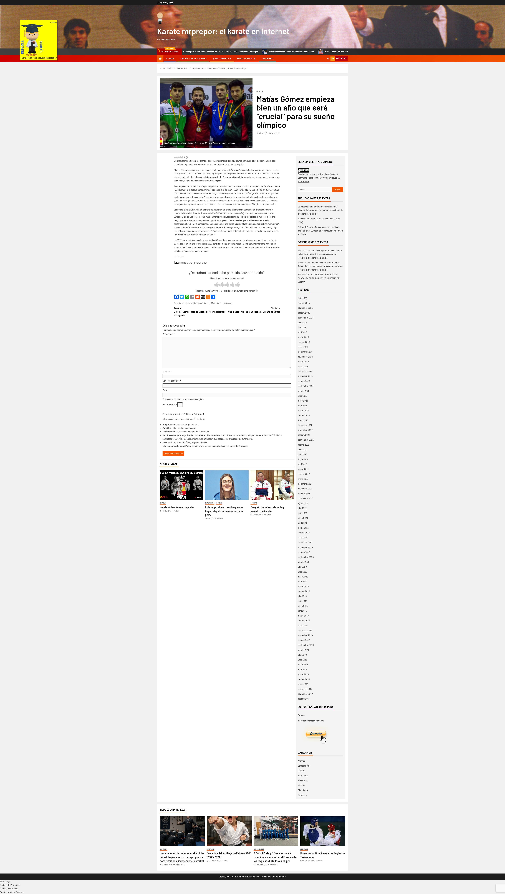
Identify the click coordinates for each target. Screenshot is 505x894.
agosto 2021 (303, 503)
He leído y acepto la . (184, 414)
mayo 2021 (303, 518)
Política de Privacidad (194, 414)
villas (300, 274)
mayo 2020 (303, 577)
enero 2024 (303, 366)
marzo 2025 (303, 337)
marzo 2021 (303, 528)
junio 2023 (302, 396)
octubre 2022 (304, 435)
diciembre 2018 (305, 630)
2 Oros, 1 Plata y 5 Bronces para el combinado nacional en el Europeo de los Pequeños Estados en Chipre (320, 231)
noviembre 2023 (305, 376)
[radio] (216, 284)
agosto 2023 (303, 391)
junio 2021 (302, 513)
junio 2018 (302, 660)
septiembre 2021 (306, 498)
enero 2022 (303, 479)
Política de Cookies (9, 888)
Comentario (169, 334)
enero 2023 (303, 420)
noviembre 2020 (305, 547)
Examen (170, 59)
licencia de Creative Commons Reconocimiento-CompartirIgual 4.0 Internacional (319, 178)
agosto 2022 (303, 445)
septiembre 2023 (306, 386)
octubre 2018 (304, 640)
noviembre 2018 (305, 635)
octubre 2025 (304, 313)
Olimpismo (303, 790)
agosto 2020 (303, 562)
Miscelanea (303, 780)
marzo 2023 (303, 410)
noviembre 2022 (305, 430)
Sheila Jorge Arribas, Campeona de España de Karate (254, 310)
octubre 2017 (304, 699)
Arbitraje (301, 761)
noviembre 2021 (305, 488)
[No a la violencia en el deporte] (181, 485)
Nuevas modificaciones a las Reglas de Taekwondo (216, 52)
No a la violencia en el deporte (177, 507)
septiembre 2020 (306, 557)
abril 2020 (302, 581)
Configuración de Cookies (12, 892)
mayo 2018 (303, 664)
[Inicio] (160, 59)
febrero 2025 (304, 342)
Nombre (167, 371)
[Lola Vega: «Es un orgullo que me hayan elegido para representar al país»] (227, 485)
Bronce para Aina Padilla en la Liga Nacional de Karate (273, 52)
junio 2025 (302, 327)
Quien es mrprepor (222, 59)
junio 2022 (302, 454)
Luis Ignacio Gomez (201, 303)
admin (261, 133)
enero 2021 (303, 537)
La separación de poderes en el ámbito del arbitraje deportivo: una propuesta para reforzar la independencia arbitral (320, 210)
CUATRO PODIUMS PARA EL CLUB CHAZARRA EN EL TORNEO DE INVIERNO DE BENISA (318, 278)
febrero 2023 (304, 415)
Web (165, 390)
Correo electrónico (172, 381)
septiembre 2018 (306, 645)
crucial (189, 303)
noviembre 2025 (305, 308)
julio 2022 (302, 449)
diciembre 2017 (305, 689)
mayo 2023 (303, 401)
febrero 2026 (304, 303)
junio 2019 (302, 601)
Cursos (301, 770)
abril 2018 (302, 669)
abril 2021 (302, 523)
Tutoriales (302, 795)
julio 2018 (302, 655)
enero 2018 (303, 684)
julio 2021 (302, 508)
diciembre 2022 (305, 425)
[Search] (328, 58)
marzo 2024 (303, 361)
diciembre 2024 (305, 352)
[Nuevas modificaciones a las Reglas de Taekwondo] (322, 831)
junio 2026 (302, 298)
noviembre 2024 (305, 357)
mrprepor (227, 303)
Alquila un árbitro (246, 59)
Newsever (267, 876)
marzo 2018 (303, 674)
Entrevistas (209, 503)
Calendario (267, 59)
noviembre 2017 (305, 694)
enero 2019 (303, 625)
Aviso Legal (5, 881)
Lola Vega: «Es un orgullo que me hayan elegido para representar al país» (224, 511)
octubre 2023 (304, 381)
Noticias (259, 91)
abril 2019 (302, 611)
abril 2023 (302, 405)
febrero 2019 (304, 620)
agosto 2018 (303, 650)
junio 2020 (302, 572)
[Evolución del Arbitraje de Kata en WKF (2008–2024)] (229, 831)
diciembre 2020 (305, 542)
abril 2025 (302, 332)
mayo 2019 (303, 606)
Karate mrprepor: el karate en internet (223, 31)
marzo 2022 (303, 469)
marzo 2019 (303, 616)
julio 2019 (302, 596)
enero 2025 (303, 347)
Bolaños (182, 303)
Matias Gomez (216, 303)
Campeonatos (304, 766)
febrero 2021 (304, 532)
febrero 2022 (304, 474)
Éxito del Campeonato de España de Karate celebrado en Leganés (200, 312)
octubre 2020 (304, 552)
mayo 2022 (303, 459)
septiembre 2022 (306, 440)
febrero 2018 (304, 679)
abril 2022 (302, 464)
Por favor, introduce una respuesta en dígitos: (183, 399)
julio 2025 (302, 322)
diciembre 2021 (305, 484)
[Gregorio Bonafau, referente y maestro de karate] (272, 485)
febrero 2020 (304, 591)
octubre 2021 (304, 493)
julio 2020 (302, 567)
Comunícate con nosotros (193, 59)
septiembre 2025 (306, 318)
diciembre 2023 (305, 371)
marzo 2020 (303, 586)
